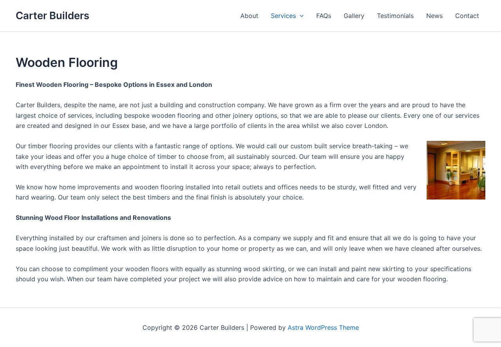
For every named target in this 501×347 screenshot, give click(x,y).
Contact (467, 16)
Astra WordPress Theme (323, 327)
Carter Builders (52, 15)
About (249, 16)
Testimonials (395, 16)
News (434, 16)
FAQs (323, 16)
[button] (300, 15)
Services (283, 16)
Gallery (354, 16)
